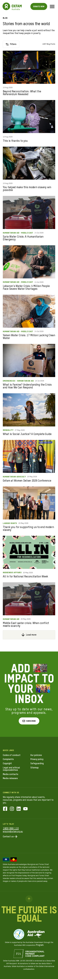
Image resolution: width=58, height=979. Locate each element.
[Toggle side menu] (52, 7)
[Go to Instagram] (12, 809)
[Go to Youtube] (25, 809)
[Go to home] (6, 6)
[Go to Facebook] (5, 809)
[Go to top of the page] (29, 898)
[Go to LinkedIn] (18, 809)
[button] (29, 720)
